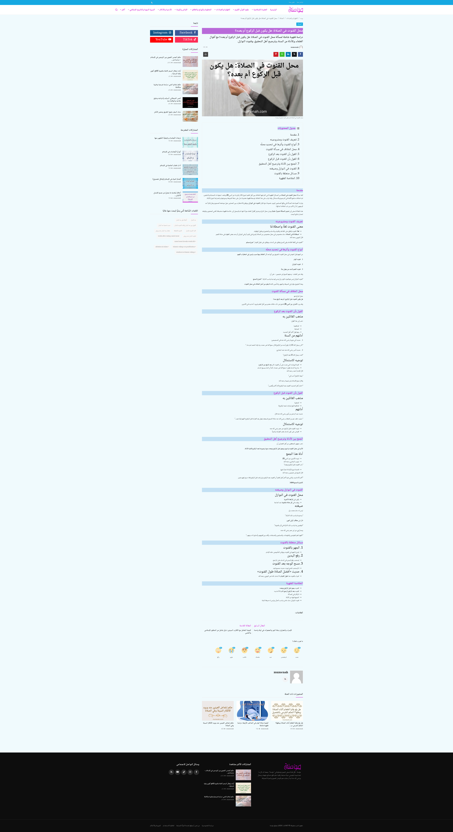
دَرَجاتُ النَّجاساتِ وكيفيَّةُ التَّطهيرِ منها (168, 138)
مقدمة (293, 134)
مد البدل (193, 220)
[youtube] (177, 772)
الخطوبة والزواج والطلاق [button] (202, 10)
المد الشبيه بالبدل (191, 231)
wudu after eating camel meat (168, 236)
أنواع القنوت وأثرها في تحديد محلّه (278, 144)
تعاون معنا (291, 2)
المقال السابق (259, 626)
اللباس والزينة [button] (181, 10)
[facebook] (196, 772)
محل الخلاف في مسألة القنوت (281, 149)
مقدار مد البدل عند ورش (163, 231)
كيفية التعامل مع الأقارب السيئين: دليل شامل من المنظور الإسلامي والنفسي (227, 631)
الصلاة (282, 18)
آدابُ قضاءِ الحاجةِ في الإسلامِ (170, 165)
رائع (218, 657)
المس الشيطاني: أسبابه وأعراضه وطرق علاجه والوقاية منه (167, 99)
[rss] (171, 772)
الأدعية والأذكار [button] (165, 10)
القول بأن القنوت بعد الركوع (282, 154)
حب (270, 657)
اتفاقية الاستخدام (168, 825)
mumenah (281, 672)
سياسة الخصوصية (208, 825)
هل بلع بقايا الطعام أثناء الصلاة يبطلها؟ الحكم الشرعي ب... (289, 724)
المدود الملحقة (178, 231)
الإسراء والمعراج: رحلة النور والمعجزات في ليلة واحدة (273, 630)
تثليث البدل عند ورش (189, 236)
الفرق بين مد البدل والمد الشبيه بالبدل (185, 225)
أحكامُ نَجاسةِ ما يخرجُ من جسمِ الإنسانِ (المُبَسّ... (167, 194)
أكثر (123, 10)
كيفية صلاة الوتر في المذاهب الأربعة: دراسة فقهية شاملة (252, 724)
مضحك (258, 657)
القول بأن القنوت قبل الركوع (282, 159)
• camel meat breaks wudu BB (185, 241)
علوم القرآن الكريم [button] (242, 10)
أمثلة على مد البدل (181, 220)
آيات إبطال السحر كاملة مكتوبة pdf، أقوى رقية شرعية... (165, 72)
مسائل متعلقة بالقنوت (285, 173)
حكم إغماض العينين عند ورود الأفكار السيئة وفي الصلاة (218, 724)
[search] (116, 10)
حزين (231, 657)
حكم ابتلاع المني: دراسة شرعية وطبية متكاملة (167, 86)
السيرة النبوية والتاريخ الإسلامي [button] (142, 10)
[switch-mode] (152, 2)
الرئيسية (273, 10)
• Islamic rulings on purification (184, 247)
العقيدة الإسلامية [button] (260, 10)
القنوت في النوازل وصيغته (283, 168)
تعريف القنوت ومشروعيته (283, 139)
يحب (296, 657)
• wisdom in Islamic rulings (186, 252)
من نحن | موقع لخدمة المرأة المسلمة (188, 825)
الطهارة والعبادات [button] (223, 10)
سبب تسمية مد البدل (164, 225)
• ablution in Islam (162, 247)
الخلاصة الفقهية (287, 178)
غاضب (244, 657)
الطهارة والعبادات (292, 18)
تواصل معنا (300, 2)
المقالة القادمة (245, 626)
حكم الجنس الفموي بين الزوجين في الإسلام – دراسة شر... (165, 58)
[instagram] (190, 772)
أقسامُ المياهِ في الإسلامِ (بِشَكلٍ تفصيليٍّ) (167, 179)
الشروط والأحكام (155, 825)
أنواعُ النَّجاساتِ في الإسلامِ (171, 152)
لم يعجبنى (284, 657)
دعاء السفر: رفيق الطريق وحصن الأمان (167, 112)
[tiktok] (184, 772)
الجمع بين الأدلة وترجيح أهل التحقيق (278, 163)
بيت (301, 18)
